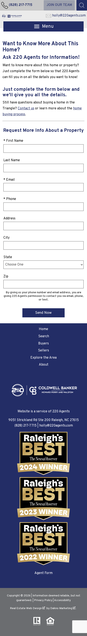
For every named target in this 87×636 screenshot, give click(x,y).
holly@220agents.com (56, 426)
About (43, 365)
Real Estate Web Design (26, 608)
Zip (5, 276)
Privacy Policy (43, 600)
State (7, 257)
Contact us (26, 108)
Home (43, 329)
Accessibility (62, 600)
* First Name (13, 141)
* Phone (9, 199)
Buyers (43, 343)
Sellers (43, 350)
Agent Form (43, 573)
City (6, 238)
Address (9, 218)
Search (43, 336)
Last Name (11, 160)
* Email (9, 180)
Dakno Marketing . (63, 608)
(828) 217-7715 (25, 426)
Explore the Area (43, 358)
